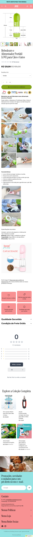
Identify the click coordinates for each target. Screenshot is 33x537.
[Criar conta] (29, 487)
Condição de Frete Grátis (13, 323)
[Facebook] (2, 526)
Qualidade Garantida (11, 319)
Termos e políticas (16, 534)
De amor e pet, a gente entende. (22, 531)
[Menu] (2, 6)
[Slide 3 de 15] (11, 44)
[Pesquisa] (5, 6)
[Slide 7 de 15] (29, 44)
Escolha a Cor (5, 72)
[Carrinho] (31, 6)
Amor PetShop (10, 531)
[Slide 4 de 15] (16, 44)
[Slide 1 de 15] (3, 44)
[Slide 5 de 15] (20, 44)
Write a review (16, 364)
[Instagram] (5, 526)
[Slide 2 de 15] (7, 44)
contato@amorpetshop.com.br (13, 499)
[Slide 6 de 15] (25, 44)
